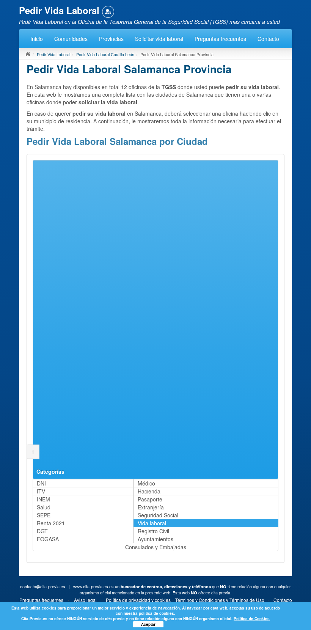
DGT (42, 531)
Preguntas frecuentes (220, 38)
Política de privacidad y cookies (138, 600)
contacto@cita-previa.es (42, 586)
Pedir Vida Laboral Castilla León (105, 54)
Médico (146, 483)
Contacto (268, 38)
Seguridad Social (158, 515)
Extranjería (151, 507)
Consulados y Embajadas (155, 547)
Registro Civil (153, 531)
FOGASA (48, 539)
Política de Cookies (252, 618)
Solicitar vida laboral (159, 38)
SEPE (43, 515)
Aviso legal (85, 600)
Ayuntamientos (155, 539)
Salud (43, 507)
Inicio (36, 38)
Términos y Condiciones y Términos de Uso (219, 600)
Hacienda (149, 491)
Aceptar (148, 624)
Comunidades (71, 38)
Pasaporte (150, 499)
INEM (43, 499)
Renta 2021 (51, 523)
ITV (41, 491)
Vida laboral (152, 523)
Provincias (111, 38)
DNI (41, 483)
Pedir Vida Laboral (53, 54)
